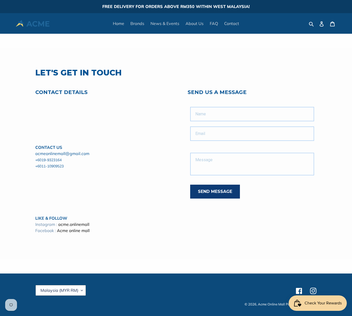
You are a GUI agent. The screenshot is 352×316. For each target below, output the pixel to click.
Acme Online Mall (271, 304)
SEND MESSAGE (215, 191)
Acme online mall (73, 230)
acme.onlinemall (73, 224)
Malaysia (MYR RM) (59, 290)
